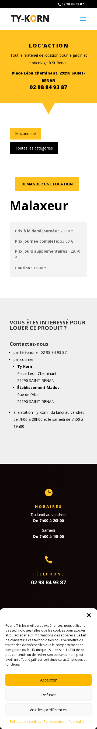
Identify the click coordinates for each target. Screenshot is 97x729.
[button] (89, 615)
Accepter (48, 680)
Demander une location (47, 184)
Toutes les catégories (34, 148)
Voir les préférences (48, 709)
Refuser (48, 694)
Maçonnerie (25, 133)
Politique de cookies (25, 721)
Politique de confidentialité (64, 721)
